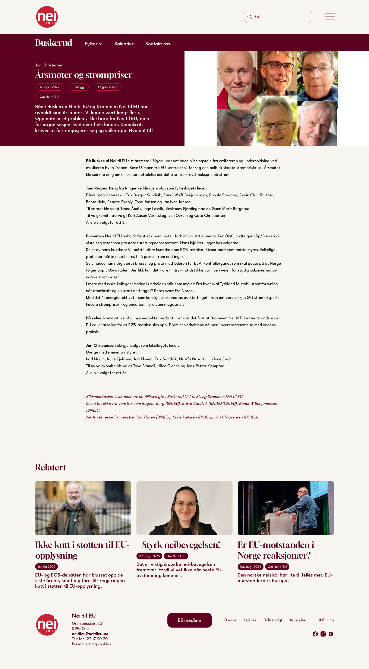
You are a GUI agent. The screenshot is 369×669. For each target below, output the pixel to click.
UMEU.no (326, 620)
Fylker (91, 44)
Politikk (250, 620)
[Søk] (250, 17)
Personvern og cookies (91, 644)
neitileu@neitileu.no (90, 634)
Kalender (124, 44)
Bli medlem (189, 620)
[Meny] (330, 17)
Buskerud (53, 42)
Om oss (230, 620)
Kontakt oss (158, 44)
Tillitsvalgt (273, 620)
